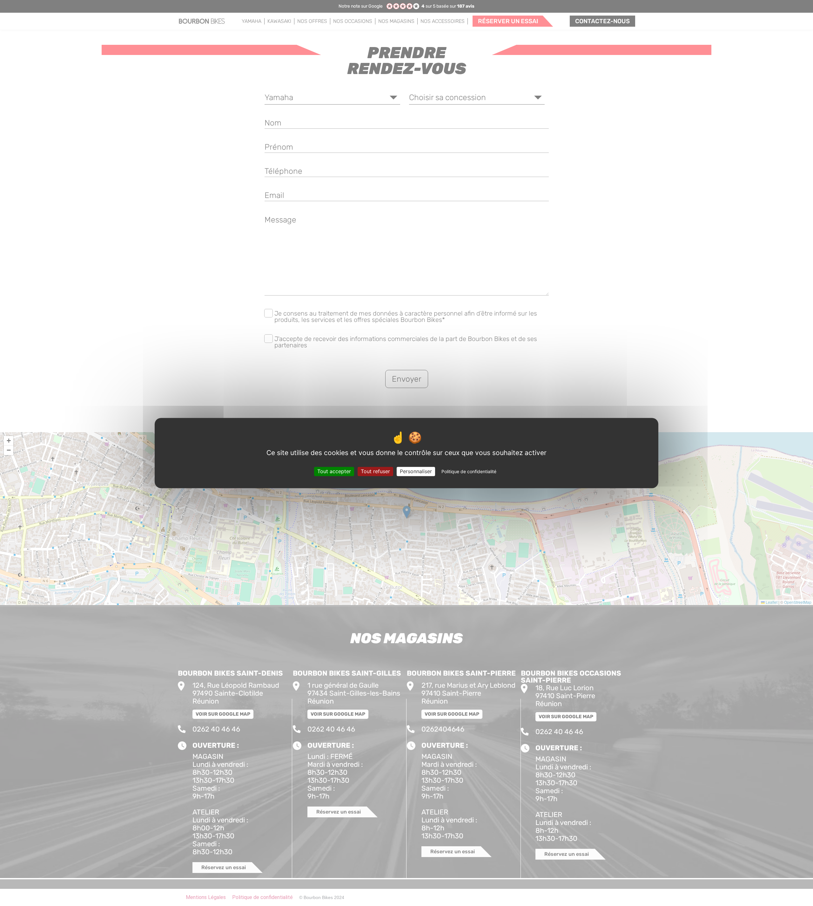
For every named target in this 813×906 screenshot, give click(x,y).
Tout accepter (334, 471)
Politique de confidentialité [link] (468, 471)
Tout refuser (375, 471)
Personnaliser (416, 471)
